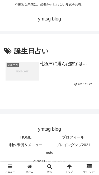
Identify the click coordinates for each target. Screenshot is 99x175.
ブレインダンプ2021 (73, 145)
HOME (25, 137)
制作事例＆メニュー (26, 145)
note (49, 152)
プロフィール (73, 137)
